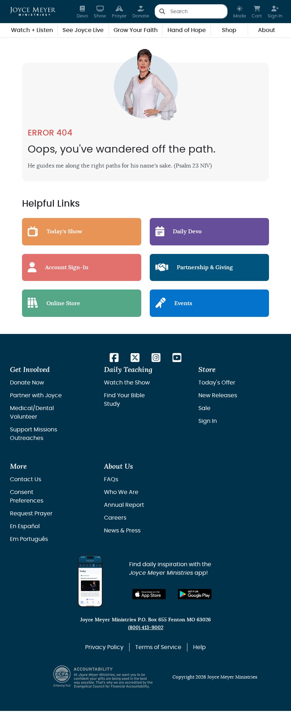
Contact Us (25, 479)
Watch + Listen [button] (32, 30)
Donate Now (27, 383)
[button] (239, 11)
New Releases (217, 395)
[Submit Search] (162, 11)
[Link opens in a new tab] (114, 358)
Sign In (207, 421)
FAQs (111, 479)
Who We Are (121, 492)
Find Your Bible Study (124, 400)
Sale (204, 408)
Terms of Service (158, 647)
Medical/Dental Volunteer (32, 412)
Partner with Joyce (36, 395)
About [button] (266, 30)
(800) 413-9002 (145, 627)
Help (199, 647)
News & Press (122, 530)
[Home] (33, 11)
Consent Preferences (26, 496)
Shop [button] (229, 30)
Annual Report (124, 505)
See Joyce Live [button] (83, 30)
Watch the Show (127, 383)
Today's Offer (216, 383)
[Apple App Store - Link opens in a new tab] (149, 594)
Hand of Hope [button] (187, 30)
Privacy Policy (104, 647)
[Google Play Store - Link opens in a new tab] (195, 594)
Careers (115, 518)
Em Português (29, 539)
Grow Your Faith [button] (136, 30)
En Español (25, 526)
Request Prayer (31, 513)
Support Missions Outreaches (33, 434)
